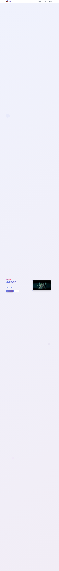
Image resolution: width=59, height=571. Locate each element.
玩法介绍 (39, 1)
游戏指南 (45, 1)
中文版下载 (50, 1)
